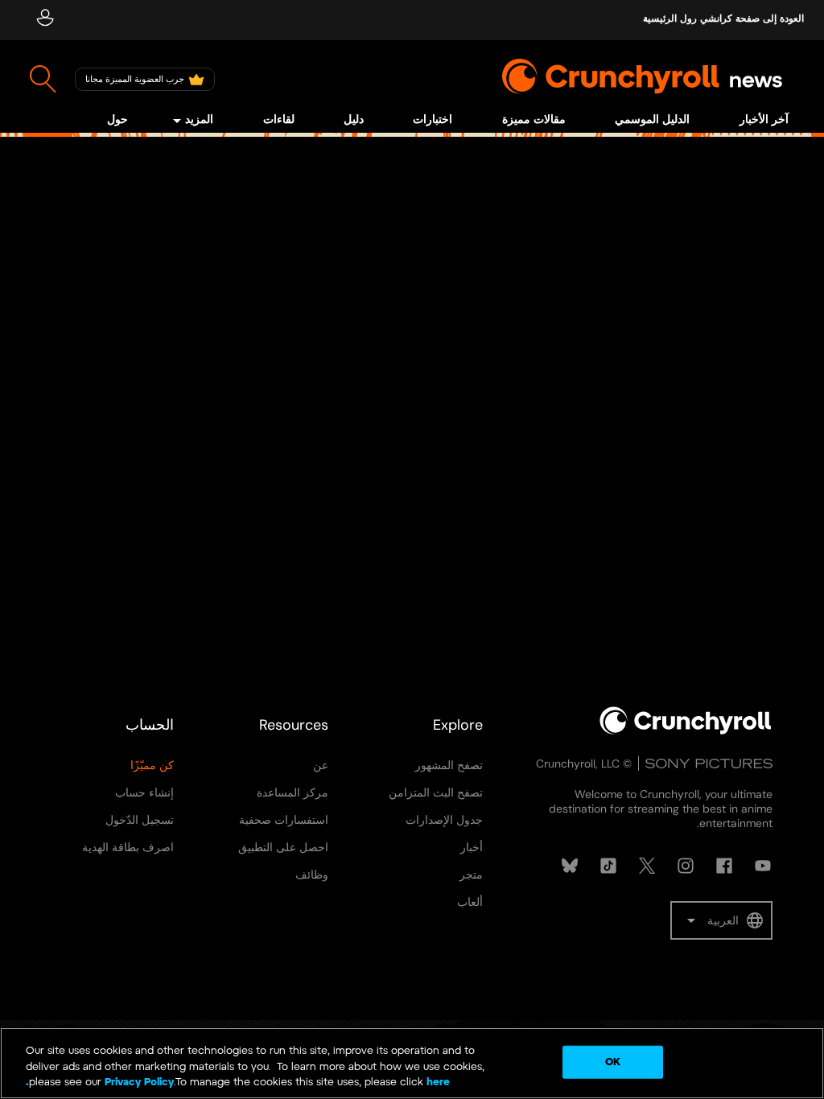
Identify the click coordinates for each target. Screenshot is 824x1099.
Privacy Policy (139, 1082)
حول (117, 120)
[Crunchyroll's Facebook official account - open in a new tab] (724, 865)
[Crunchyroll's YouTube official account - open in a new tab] (763, 865)
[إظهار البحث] (43, 79)
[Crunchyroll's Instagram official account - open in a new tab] (685, 865)
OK (612, 1061)
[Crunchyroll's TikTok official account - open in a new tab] (608, 865)
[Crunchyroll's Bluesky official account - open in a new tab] (569, 865)
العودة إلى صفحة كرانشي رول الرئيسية (723, 18)
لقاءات (279, 120)
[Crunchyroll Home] (685, 731)
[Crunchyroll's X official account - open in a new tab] (647, 865)
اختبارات (432, 120)
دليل (354, 120)
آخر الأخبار (764, 120)
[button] (721, 920)
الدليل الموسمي (652, 120)
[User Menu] (44, 20)
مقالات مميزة (534, 120)
